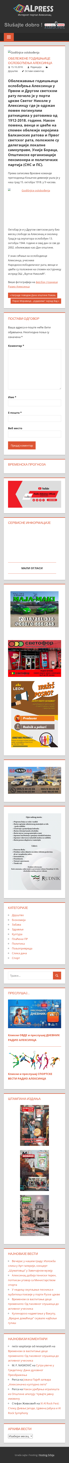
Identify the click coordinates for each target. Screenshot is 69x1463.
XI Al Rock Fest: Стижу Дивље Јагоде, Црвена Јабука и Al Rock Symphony (34, 1408)
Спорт (16, 958)
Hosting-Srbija (46, 1455)
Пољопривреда (22, 948)
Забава (16, 924)
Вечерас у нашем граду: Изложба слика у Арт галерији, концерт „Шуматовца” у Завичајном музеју (32, 1265)
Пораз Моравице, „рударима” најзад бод (34, 301)
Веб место (15, 428)
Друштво (13, 71)
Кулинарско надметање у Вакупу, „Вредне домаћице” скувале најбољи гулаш (32, 1318)
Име (12, 397)
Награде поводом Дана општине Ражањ (33, 295)
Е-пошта (15, 413)
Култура (17, 934)
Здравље (18, 929)
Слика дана (19, 953)
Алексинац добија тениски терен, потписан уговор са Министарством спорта (32, 1280)
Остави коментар (34, 71)
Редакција (36, 67)
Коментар (16, 346)
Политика (18, 943)
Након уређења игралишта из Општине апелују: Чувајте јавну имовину (33, 1394)
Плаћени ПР (20, 939)
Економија (19, 920)
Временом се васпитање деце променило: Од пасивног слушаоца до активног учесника (33, 1304)
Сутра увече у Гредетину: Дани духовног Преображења (31, 1370)
